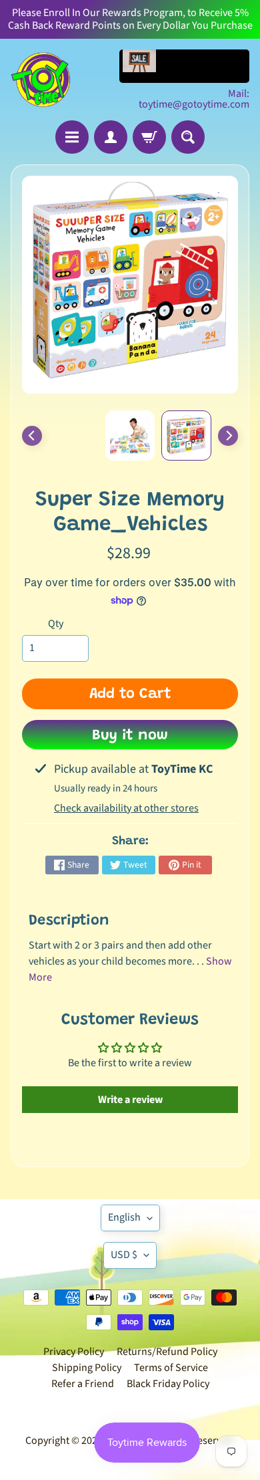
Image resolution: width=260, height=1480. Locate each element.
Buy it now (130, 736)
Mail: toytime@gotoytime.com (194, 99)
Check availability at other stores (126, 808)
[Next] (228, 436)
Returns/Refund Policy (167, 1351)
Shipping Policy (86, 1367)
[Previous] (32, 436)
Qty (55, 623)
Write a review (130, 1099)
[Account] (110, 137)
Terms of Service (171, 1367)
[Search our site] (188, 137)
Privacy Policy (73, 1351)
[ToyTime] (41, 79)
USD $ (124, 1254)
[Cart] (149, 137)
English (124, 1217)
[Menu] (72, 137)
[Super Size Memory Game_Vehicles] (186, 435)
